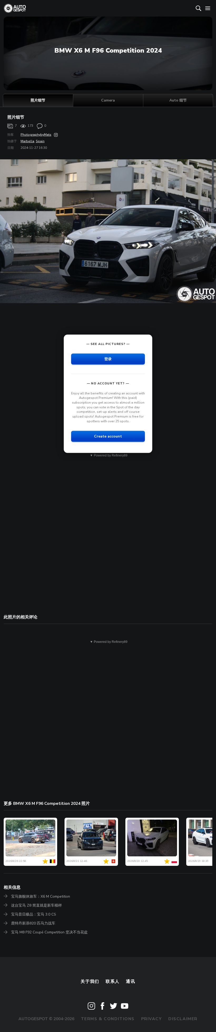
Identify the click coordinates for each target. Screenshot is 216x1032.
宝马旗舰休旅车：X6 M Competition (40, 896)
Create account (108, 436)
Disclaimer (183, 1019)
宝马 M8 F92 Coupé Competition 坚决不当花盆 (49, 932)
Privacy (151, 1019)
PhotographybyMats (36, 135)
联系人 (113, 981)
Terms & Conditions (108, 1019)
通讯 (130, 981)
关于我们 (90, 981)
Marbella (27, 141)
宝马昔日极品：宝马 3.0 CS (33, 914)
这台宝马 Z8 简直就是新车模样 (36, 905)
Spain (40, 141)
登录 (108, 358)
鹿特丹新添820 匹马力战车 (33, 923)
